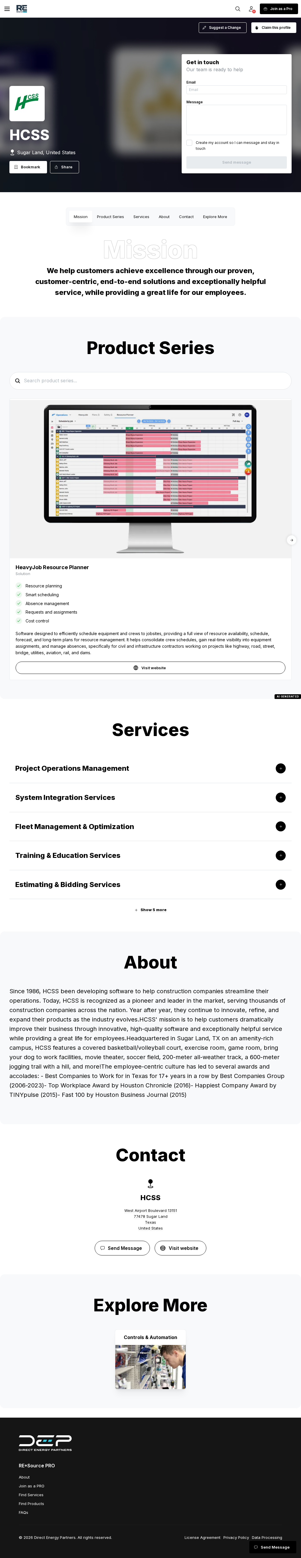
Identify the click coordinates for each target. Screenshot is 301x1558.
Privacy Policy (236, 1537)
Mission (81, 216)
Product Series (110, 216)
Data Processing (267, 1537)
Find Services (31, 1494)
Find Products (31, 1503)
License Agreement (202, 1537)
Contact (186, 216)
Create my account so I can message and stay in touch (237, 145)
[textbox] (150, 1042)
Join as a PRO (31, 1486)
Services (141, 216)
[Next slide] (291, 540)
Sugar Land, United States (46, 152)
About (164, 216)
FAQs (23, 1512)
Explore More (215, 216)
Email (190, 82)
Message (194, 102)
